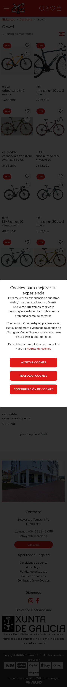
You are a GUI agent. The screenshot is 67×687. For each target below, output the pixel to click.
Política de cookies (39, 349)
